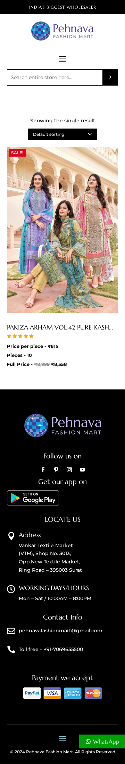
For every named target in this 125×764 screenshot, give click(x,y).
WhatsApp (106, 741)
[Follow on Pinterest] (56, 470)
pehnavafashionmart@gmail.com (60, 630)
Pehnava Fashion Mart (49, 751)
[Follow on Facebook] (43, 470)
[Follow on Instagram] (69, 470)
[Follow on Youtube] (82, 470)
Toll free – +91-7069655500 (51, 649)
